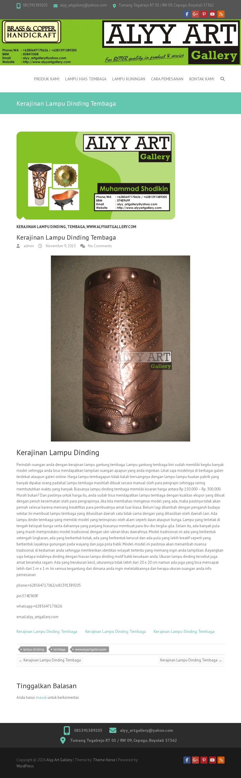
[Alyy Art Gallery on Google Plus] (195, 14)
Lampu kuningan (128, 79)
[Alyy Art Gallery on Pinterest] (203, 14)
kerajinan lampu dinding (41, 226)
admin (28, 245)
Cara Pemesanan (167, 79)
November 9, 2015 (60, 245)
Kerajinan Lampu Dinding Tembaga (46, 631)
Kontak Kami (201, 79)
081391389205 (35, 5)
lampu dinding (33, 649)
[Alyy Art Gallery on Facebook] (186, 14)
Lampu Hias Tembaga (85, 79)
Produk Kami (46, 79)
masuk (41, 697)
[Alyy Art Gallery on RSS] (221, 14)
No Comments (100, 245)
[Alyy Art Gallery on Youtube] (212, 14)
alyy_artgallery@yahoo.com (83, 5)
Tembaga (76, 226)
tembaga (59, 649)
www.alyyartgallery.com (111, 226)
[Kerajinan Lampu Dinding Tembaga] (120, 176)
